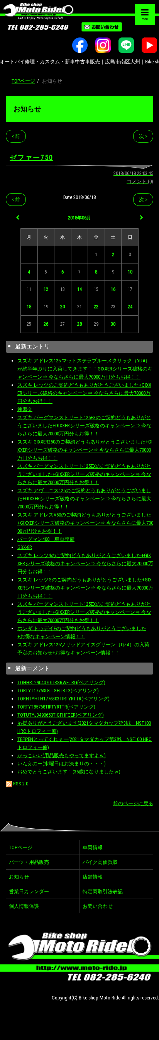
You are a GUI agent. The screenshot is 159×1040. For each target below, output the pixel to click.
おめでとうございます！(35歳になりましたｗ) (68, 772)
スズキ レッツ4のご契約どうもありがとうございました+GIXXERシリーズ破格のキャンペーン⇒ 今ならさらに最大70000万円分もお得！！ (85, 563)
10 (130, 272)
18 (29, 306)
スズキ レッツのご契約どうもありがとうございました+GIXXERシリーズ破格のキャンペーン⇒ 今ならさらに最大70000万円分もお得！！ (84, 393)
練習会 (24, 409)
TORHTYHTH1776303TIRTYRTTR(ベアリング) (63, 699)
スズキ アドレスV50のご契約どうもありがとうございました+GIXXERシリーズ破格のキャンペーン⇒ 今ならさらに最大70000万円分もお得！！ (85, 523)
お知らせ (27, 109)
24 (130, 306)
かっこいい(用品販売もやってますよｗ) (61, 755)
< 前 (16, 136)
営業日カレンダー (29, 891)
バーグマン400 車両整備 (45, 539)
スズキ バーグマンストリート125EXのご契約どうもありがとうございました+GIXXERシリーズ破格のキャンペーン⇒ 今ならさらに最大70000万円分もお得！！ (84, 426)
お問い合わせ (98, 906)
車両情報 (93, 847)
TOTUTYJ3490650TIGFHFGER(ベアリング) (60, 715)
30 (113, 324)
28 (79, 324)
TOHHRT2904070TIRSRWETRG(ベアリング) (61, 682)
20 (62, 306)
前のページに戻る (133, 803)
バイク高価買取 (100, 862)
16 (113, 289)
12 (46, 289)
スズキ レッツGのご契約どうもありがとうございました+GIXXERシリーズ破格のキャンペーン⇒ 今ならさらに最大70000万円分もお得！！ (85, 588)
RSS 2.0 (20, 784)
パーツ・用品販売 (29, 862)
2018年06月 (79, 218)
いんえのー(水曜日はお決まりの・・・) (61, 763)
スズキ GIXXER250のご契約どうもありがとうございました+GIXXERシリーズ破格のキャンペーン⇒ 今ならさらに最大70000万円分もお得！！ (84, 450)
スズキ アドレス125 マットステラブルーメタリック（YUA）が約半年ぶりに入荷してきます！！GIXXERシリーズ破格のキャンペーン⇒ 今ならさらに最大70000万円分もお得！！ (84, 369)
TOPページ (23, 81)
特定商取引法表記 (103, 891)
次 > (143, 136)
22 (96, 306)
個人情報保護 (24, 906)
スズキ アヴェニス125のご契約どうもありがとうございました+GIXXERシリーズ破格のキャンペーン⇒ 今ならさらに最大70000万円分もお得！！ (84, 499)
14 (79, 289)
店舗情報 (93, 877)
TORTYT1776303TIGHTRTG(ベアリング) (58, 690)
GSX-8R (24, 547)
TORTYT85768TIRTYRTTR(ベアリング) (56, 707)
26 (46, 324)
